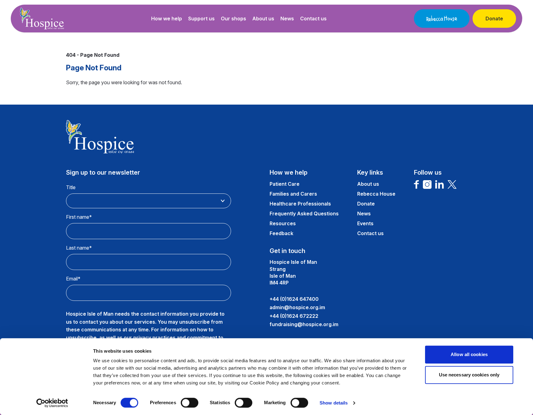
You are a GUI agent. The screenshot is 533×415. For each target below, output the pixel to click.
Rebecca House (376, 194)
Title (71, 187)
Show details (334, 402)
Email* (73, 278)
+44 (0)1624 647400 (294, 299)
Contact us (313, 18)
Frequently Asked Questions (304, 213)
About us (263, 18)
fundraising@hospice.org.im (304, 324)
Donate (494, 18)
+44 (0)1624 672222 (294, 316)
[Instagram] (427, 184)
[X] (452, 184)
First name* (79, 216)
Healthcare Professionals (300, 204)
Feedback (281, 233)
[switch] (189, 403)
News (287, 18)
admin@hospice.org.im (297, 307)
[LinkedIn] (439, 184)
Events (365, 223)
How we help (166, 18)
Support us (201, 18)
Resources (283, 223)
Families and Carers (293, 194)
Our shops (233, 18)
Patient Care (285, 184)
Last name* (79, 247)
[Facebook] (416, 184)
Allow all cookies (469, 354)
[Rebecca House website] (441, 18)
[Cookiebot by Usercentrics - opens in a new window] (52, 403)
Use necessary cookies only (469, 374)
